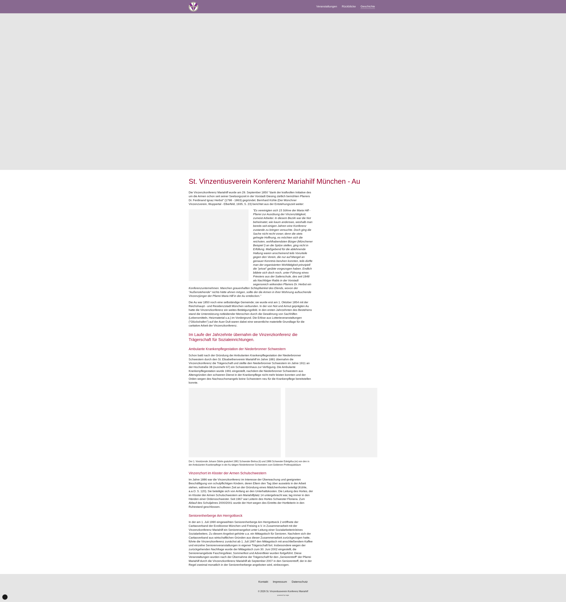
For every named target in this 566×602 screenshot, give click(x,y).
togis (287, 595)
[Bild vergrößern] (235, 422)
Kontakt (263, 581)
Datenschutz (300, 581)
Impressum (280, 581)
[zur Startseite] (193, 7)
